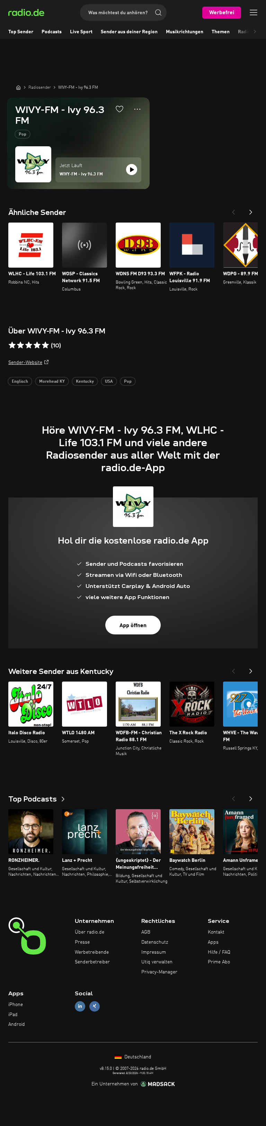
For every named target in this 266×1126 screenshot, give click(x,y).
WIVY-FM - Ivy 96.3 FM (81, 174)
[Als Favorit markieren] (119, 108)
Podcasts (52, 31)
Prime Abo (219, 962)
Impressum (153, 952)
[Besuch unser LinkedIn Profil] (80, 1006)
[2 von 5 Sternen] (20, 345)
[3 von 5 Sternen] (29, 345)
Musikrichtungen (184, 31)
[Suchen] (158, 12)
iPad (13, 1014)
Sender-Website (25, 362)
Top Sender (20, 31)
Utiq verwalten (156, 962)
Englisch (20, 382)
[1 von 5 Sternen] (12, 345)
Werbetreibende (92, 952)
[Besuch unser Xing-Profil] (94, 1006)
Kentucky (85, 382)
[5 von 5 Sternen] (45, 345)
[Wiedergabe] (131, 169)
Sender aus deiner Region (129, 31)
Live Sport (81, 31)
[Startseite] (18, 87)
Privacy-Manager (159, 972)
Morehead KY (52, 382)
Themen (221, 31)
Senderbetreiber (92, 962)
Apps (213, 942)
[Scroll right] (255, 32)
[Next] (251, 210)
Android (16, 1024)
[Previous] (233, 210)
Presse (82, 942)
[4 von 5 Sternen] (37, 345)
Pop (22, 134)
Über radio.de (89, 932)
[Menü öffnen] (253, 12)
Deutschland (137, 1057)
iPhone (15, 1004)
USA (109, 382)
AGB (145, 932)
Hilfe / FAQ (219, 952)
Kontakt (216, 932)
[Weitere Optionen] (137, 109)
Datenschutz (154, 942)
